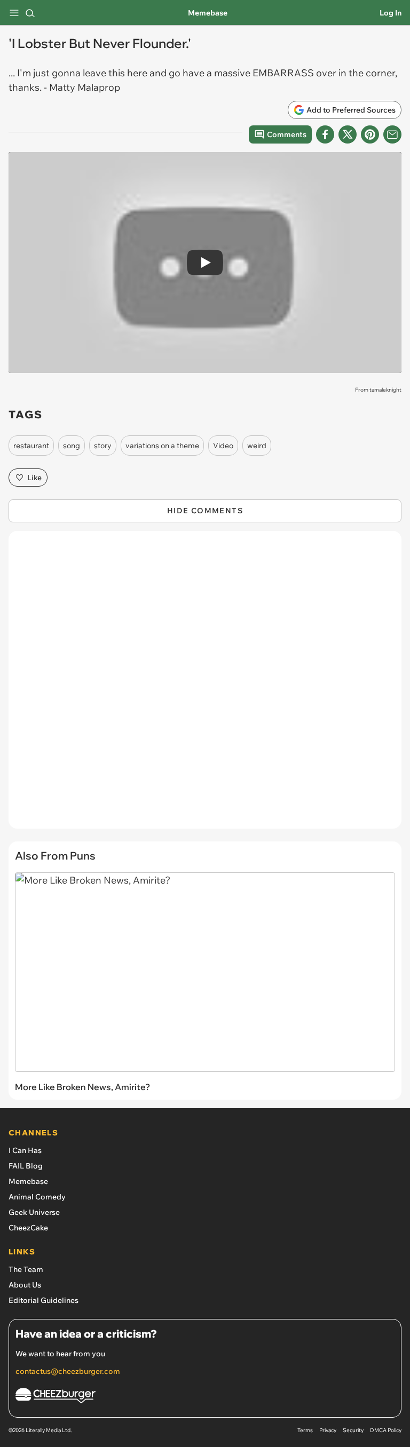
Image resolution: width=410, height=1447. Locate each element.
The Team (26, 1269)
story (103, 445)
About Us (25, 1285)
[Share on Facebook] (325, 134)
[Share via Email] (392, 134)
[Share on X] (347, 134)
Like (34, 477)
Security (353, 1430)
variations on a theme (162, 445)
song (71, 445)
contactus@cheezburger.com (67, 1371)
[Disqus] (205, 685)
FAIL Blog (26, 1166)
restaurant (31, 445)
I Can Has (25, 1150)
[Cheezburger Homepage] (205, 1397)
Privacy (327, 1430)
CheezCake (28, 1228)
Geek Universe (34, 1212)
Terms (305, 1430)
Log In (390, 13)
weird (256, 445)
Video (223, 445)
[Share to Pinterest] (370, 134)
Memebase (207, 13)
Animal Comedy (37, 1197)
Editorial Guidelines (43, 1300)
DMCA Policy (385, 1430)
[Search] (30, 12)
